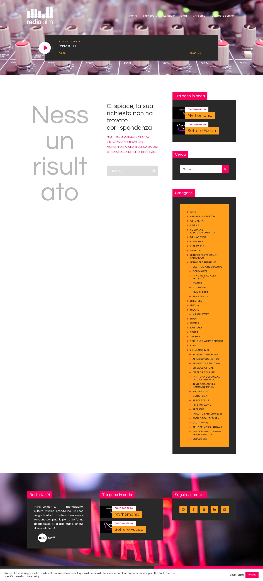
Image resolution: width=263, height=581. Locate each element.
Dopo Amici (200, 271)
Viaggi (194, 345)
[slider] (207, 53)
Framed (197, 283)
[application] (135, 53)
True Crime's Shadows (207, 427)
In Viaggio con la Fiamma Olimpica (204, 385)
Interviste (197, 246)
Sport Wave (200, 422)
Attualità (196, 221)
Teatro (195, 336)
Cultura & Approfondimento (202, 231)
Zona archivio (199, 350)
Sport (194, 332)
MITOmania (199, 287)
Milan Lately (201, 314)
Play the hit (200, 292)
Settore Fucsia (201, 130)
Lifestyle (196, 301)
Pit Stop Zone (202, 404)
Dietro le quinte (204, 372)
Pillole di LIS (201, 400)
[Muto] (199, 53)
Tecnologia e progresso (206, 341)
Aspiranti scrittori (203, 216)
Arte (193, 212)
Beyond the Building (206, 363)
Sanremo (196, 327)
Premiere (198, 409)
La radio (195, 250)
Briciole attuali (203, 367)
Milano (194, 309)
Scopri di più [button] (237, 574)
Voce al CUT (200, 296)
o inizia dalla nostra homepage (132, 152)
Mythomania (199, 115)
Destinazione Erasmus (207, 266)
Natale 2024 (200, 391)
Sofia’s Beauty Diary (206, 418)
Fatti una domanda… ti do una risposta (208, 378)
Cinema (194, 225)
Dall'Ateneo (198, 237)
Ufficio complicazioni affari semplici (207, 433)
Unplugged (200, 439)
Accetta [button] (252, 574)
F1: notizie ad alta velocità (204, 277)
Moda (193, 318)
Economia (196, 241)
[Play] (45, 48)
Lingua (194, 305)
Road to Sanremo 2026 (207, 413)
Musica (194, 323)
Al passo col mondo (206, 359)
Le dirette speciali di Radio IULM (203, 256)
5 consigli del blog (205, 354)
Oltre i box (200, 396)
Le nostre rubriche (203, 262)
